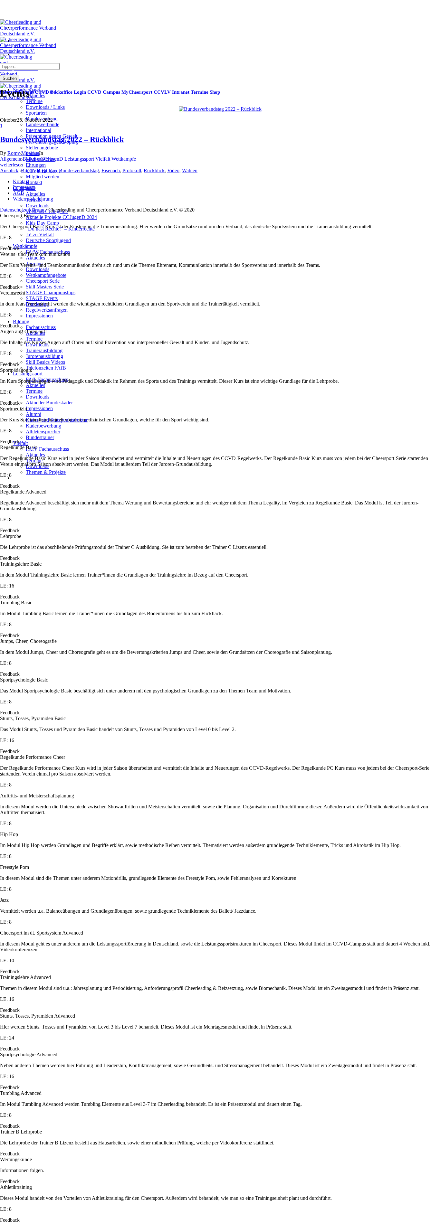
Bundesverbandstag (79, 170)
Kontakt (21, 181)
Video (173, 170)
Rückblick (154, 170)
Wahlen (189, 170)
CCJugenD (51, 159)
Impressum (24, 187)
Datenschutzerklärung (22, 209)
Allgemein (10, 159)
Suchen (10, 78)
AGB (18, 193)
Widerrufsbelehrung (33, 199)
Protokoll (131, 170)
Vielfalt (102, 159)
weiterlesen (11, 164)
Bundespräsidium (38, 170)
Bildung (31, 159)
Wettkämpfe (123, 159)
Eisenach (110, 170)
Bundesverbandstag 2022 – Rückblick (62, 139)
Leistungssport (79, 159)
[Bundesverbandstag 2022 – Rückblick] (220, 109)
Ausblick (9, 170)
